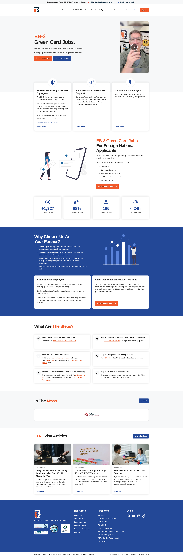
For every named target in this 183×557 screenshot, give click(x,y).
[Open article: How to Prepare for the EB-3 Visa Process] (130, 454)
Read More (52, 491)
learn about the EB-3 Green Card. (64, 341)
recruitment (50, 360)
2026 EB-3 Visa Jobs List (107, 186)
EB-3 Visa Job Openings (112, 341)
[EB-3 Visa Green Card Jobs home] (36, 10)
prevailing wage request (61, 358)
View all (144, 401)
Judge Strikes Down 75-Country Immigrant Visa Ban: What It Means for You (51, 473)
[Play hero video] (134, 47)
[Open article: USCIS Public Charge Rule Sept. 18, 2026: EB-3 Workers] (91, 454)
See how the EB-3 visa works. (48, 122)
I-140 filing (107, 358)
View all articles (141, 436)
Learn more (52, 127)
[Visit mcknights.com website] (91, 415)
